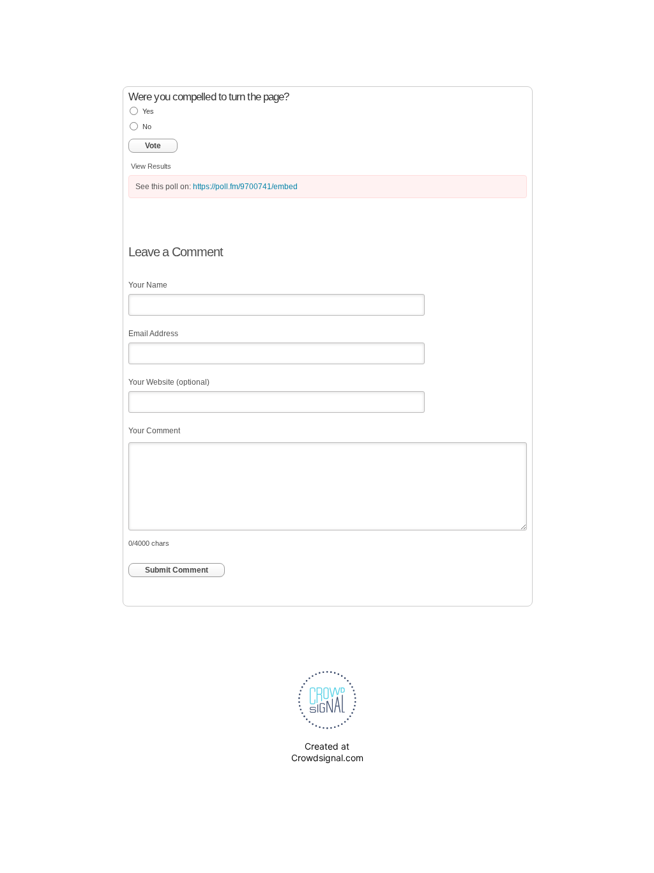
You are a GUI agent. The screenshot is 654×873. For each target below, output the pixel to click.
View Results (151, 166)
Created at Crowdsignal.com (327, 752)
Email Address (153, 333)
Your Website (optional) (168, 382)
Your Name (147, 285)
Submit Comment (176, 570)
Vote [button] (153, 145)
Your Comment (154, 430)
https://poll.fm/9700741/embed (245, 186)
